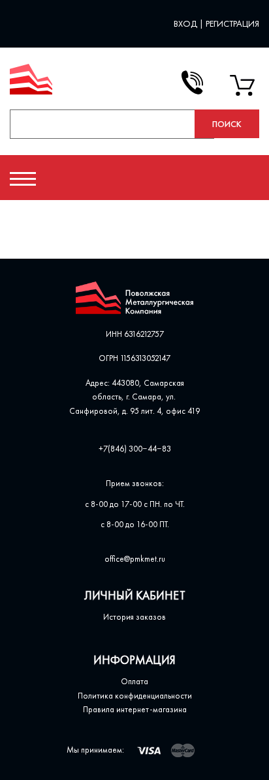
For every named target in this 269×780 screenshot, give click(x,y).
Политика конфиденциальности (135, 695)
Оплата (134, 681)
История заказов (134, 616)
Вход (186, 23)
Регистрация (232, 23)
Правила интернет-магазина (135, 709)
